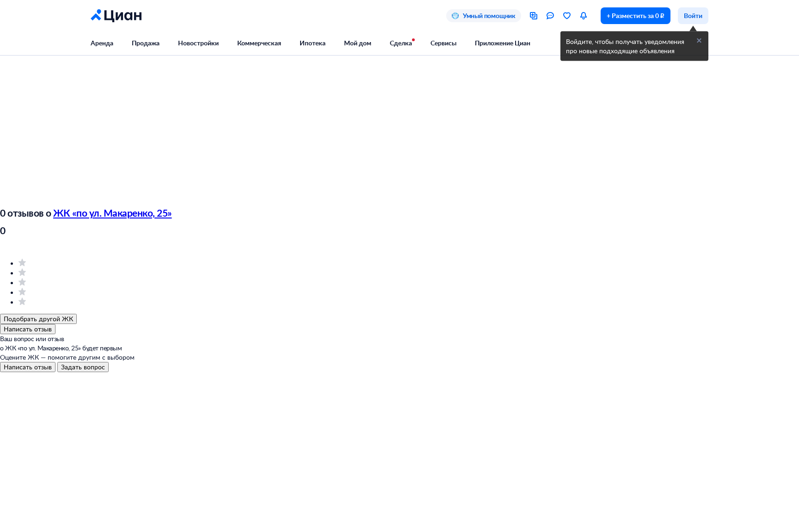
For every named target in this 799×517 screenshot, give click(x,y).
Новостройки (198, 42)
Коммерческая (259, 42)
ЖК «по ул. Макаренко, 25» (112, 212)
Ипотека (313, 42)
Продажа (146, 42)
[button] (699, 40)
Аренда (102, 42)
